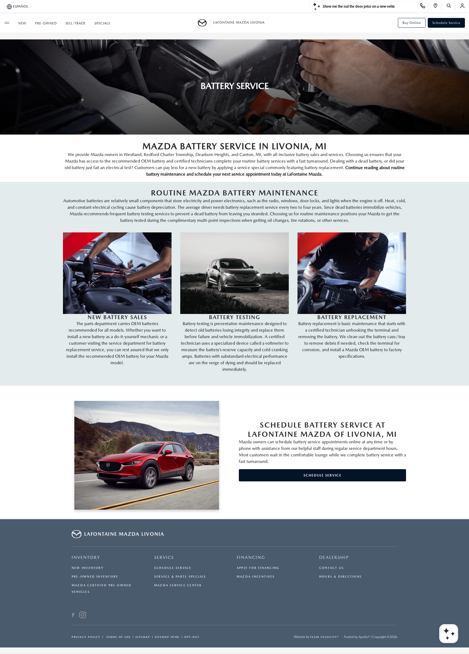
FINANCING (251, 557)
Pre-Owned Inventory (95, 576)
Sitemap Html (167, 637)
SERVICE (164, 557)
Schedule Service (446, 23)
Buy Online (412, 23)
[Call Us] (424, 6)
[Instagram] (82, 616)
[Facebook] (73, 616)
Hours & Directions (340, 576)
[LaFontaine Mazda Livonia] (204, 22)
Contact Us (331, 568)
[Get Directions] (437, 6)
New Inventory (88, 568)
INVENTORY (86, 557)
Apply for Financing (258, 568)
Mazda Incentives (256, 576)
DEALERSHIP (334, 557)
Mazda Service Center (178, 585)
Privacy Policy (86, 637)
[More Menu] (6, 23)
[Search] (450, 6)
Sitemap (142, 637)
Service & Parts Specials (180, 576)
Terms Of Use (118, 637)
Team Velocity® (324, 637)
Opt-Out (191, 637)
